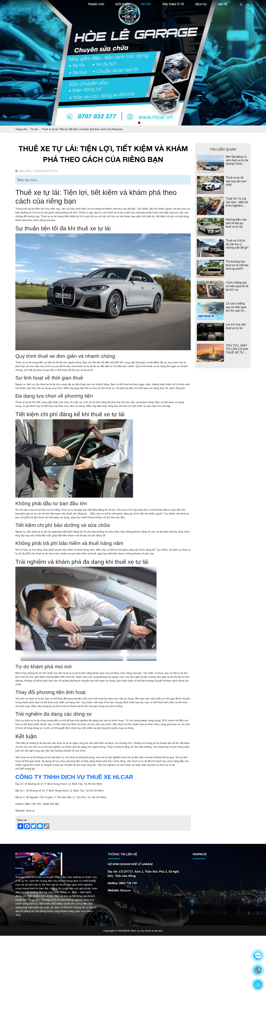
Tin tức (146, 4)
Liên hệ (222, 4)
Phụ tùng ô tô (173, 4)
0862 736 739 (128, 883)
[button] (127, 122)
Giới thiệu (122, 4)
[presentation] (6, 61)
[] (33, 180)
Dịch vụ (200, 4)
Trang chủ (96, 4)
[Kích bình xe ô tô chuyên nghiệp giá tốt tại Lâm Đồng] (133, 62)
